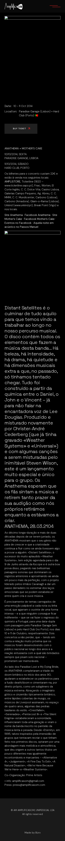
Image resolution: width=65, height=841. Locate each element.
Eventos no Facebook (18, 223)
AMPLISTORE (12, 181)
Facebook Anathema (37, 215)
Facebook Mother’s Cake (39, 219)
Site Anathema (14, 215)
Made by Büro (33, 832)
